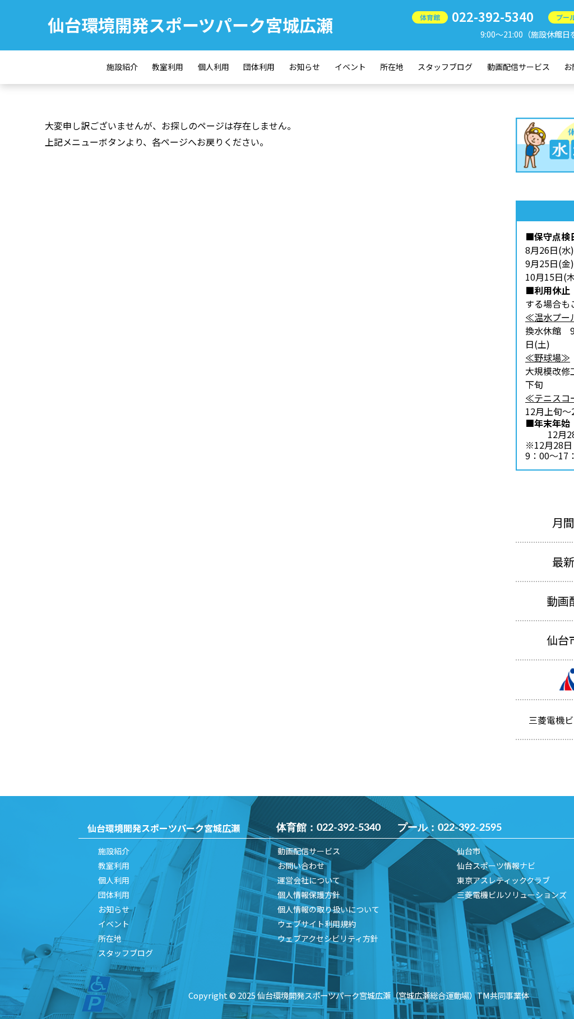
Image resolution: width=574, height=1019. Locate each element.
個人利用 (213, 66)
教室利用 (167, 66)
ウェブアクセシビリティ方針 (327, 938)
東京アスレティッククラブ (503, 880)
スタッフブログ (445, 66)
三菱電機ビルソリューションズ (512, 894)
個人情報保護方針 (308, 894)
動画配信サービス (518, 66)
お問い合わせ (301, 865)
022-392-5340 (493, 16)
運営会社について (308, 880)
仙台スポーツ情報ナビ (496, 865)
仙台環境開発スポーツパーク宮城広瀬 (190, 24)
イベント (350, 66)
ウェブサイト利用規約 (316, 923)
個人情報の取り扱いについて (328, 909)
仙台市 (468, 851)
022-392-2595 (470, 828)
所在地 (392, 66)
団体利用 (259, 66)
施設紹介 (122, 66)
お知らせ (304, 66)
